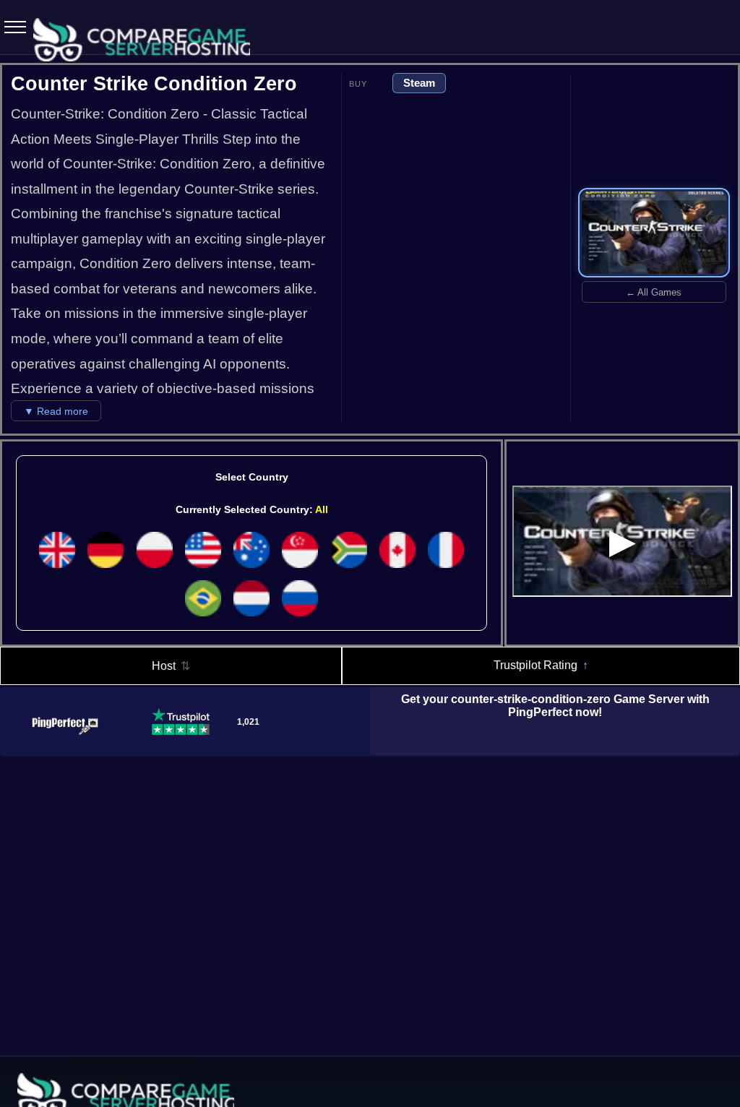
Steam (419, 83)
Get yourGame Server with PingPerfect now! (555, 705)
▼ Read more (56, 411)
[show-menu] (11, 27)
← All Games (653, 292)
